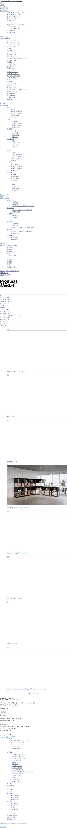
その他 (14, 117)
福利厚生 (15, 215)
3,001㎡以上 (15, 127)
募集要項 (15, 217)
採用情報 (2, 196)
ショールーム (4, 194)
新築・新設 (15, 145)
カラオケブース (11, 66)
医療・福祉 (15, 115)
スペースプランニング (13, 15)
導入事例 (2, 103)
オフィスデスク (11, 46)
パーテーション (11, 52)
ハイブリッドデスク (13, 42)
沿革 (8, 253)
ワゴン (9, 48)
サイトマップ (11, 813)
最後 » (37, 693)
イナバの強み (4, 7)
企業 (13, 109)
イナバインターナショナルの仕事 (22, 210)
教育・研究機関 (17, 111)
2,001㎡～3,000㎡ (17, 125)
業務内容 (2, 9)
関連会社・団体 (11, 255)
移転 (13, 141)
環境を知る (10, 214)
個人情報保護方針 (12, 815)
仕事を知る (10, 208)
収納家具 (9, 50)
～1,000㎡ (15, 121)
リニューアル (16, 143)
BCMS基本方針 (11, 819)
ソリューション (11, 18)
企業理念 (9, 251)
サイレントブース (12, 40)
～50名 (14, 131)
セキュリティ (11, 64)
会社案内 (15, 202)
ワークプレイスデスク (13, 44)
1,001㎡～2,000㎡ (17, 123)
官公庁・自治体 (17, 113)
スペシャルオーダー (13, 16)
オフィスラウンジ (12, 60)
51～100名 (15, 133)
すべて (2, 295)
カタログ (9, 791)
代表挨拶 (15, 204)
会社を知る (10, 200)
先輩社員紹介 (16, 212)
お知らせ (9, 789)
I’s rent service (11, 20)
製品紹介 (2, 36)
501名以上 (15, 137)
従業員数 (9, 129)
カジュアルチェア (12, 56)
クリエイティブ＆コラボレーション (17, 58)
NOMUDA (15, 146)
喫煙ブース (10, 68)
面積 (8, 119)
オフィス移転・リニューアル (15, 13)
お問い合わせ (15, 271)
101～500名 (15, 135)
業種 (8, 107)
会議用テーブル (11, 62)
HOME (2, 5)
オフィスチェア (11, 54)
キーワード (10, 139)
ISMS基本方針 (11, 817)
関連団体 (15, 809)
